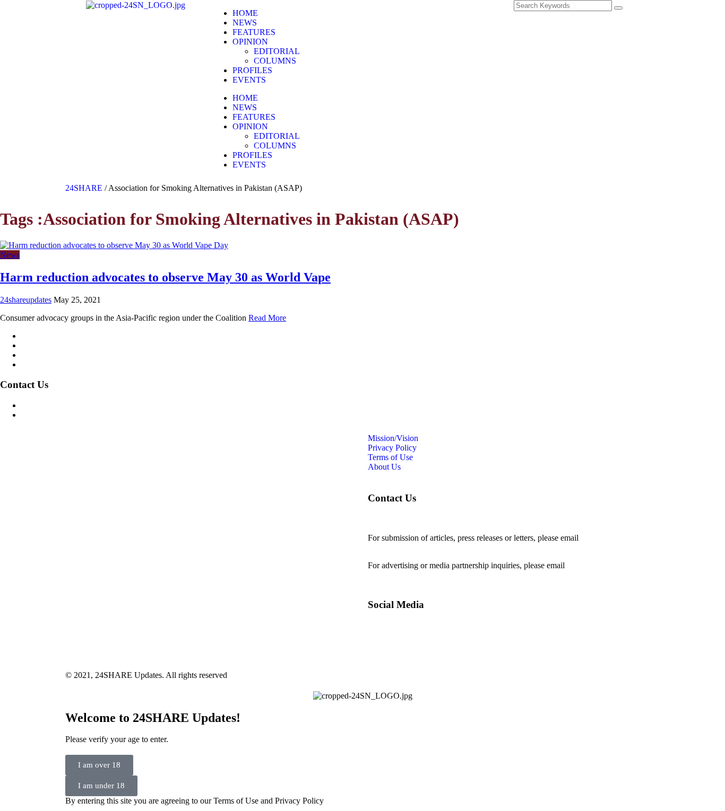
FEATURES (253, 32)
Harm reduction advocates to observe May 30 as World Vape (165, 277)
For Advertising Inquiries (63, 405)
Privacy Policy (45, 345)
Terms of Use (43, 354)
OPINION (250, 41)
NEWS (244, 22)
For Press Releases (52, 414)
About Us (37, 364)
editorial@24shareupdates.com (419, 547)
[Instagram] (404, 13)
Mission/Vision (46, 335)
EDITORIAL (277, 51)
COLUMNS (275, 60)
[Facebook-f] (375, 13)
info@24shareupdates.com (611, 565)
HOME (245, 12)
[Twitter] (433, 13)
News (10, 254)
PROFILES (252, 70)
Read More (267, 317)
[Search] (618, 8)
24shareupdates (25, 299)
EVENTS (249, 79)
